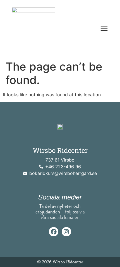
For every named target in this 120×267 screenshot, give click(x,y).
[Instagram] (66, 232)
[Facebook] (53, 232)
